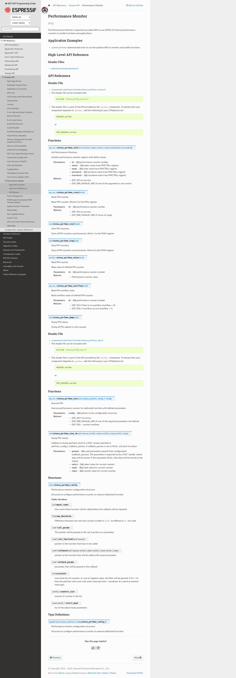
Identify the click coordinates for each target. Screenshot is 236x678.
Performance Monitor (15, 181)
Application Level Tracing (16, 89)
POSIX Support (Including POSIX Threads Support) (19, 201)
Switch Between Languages (14, 274)
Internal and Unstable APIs (17, 158)
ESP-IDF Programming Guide (21, 3)
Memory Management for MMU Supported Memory (19, 141)
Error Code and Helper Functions (20, 112)
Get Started (8, 37)
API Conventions (12, 45)
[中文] (51, 23)
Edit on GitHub (135, 5)
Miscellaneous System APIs (17, 173)
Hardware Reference (11, 234)
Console (10, 105)
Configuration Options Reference (19, 230)
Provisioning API (11, 69)
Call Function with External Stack (19, 97)
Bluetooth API (11, 53)
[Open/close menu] (1, 41)
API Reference (9, 41)
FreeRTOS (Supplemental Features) (20, 132)
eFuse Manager (13, 108)
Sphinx (61, 673)
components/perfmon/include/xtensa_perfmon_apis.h (77, 340)
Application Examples (17, 185)
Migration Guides (10, 246)
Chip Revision (12, 101)
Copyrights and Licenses (13, 266)
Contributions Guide (11, 254)
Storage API (10, 73)
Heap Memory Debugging (17, 150)
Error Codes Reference (14, 57)
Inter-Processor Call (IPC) (17, 161)
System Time (12, 218)
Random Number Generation (18, 206)
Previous (56, 658)
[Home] (49, 5)
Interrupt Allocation (14, 165)
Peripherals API (11, 65)
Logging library (13, 169)
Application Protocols (14, 49)
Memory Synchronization (16, 146)
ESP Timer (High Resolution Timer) (20, 154)
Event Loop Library (14, 120)
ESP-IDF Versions (10, 258)
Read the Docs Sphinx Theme (102, 673)
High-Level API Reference (18, 188)
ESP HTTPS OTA (13, 116)
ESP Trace (11, 93)
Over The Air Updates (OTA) (18, 177)
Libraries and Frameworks (14, 250)
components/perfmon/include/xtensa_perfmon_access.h (78, 90)
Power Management (15, 196)
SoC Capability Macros (15, 214)
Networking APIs (12, 61)
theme (75, 673)
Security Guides (9, 242)
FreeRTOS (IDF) (13, 128)
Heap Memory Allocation (16, 136)
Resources (7, 262)
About (5, 270)
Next (136, 658)
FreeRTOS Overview (15, 124)
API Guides (7, 238)
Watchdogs (11, 226)
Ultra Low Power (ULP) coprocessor (21, 222)
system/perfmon (59, 47)
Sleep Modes (12, 210)
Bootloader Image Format (17, 85)
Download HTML (135, 673)
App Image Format (14, 81)
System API (9, 77)
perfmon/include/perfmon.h (64, 69)
